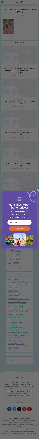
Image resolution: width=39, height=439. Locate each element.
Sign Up (19, 228)
